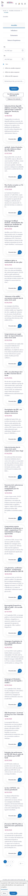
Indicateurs (14, 30)
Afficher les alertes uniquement (12, 72)
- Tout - (6, 64)
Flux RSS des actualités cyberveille (13, 94)
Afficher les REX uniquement (11, 76)
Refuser (4, 893)
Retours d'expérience (14, 40)
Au (4, 55)
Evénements (14, 35)
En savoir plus (12, 139)
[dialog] (14, 888)
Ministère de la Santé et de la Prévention (13, 880)
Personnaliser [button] (4, 889)
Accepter (13, 893)
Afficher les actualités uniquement (12, 68)
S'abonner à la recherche (14, 99)
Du (4, 47)
